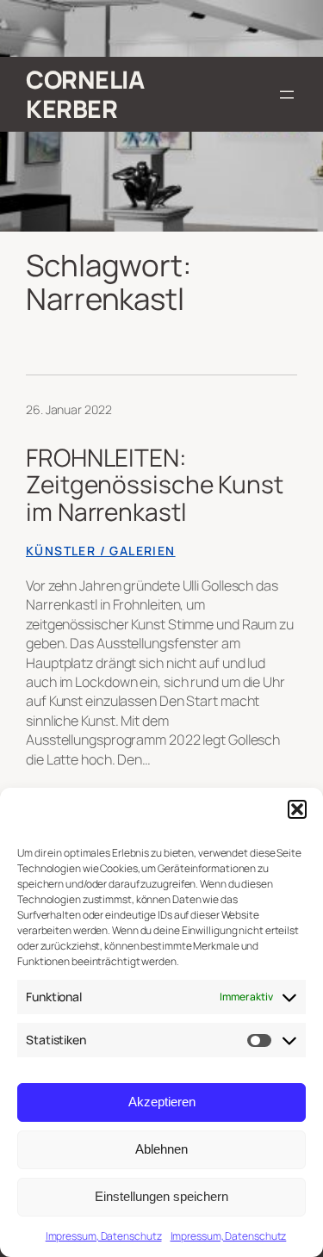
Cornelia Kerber (85, 94)
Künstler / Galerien (101, 550)
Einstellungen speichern (161, 1196)
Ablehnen (161, 1149)
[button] (297, 809)
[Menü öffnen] (286, 94)
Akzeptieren (162, 1101)
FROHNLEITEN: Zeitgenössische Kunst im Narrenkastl (154, 485)
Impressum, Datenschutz (104, 1236)
